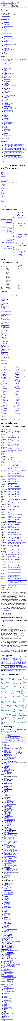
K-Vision (10, 499)
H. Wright (3, 219)
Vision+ (24, 499)
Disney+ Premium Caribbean (14, 431)
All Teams (6, 874)
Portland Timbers (12, 864)
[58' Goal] (5, 322)
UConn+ (9, 988)
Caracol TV (10, 465)
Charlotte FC (11, 837)
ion (7, 976)
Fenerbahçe (9, 823)
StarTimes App (11, 459)
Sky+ (16, 450)
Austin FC (10, 870)
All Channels (7, 993)
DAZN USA (10, 946)
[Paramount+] (22, 59)
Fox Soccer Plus (10, 931)
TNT (19, 645)
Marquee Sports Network (10, 122)
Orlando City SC (12, 842)
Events (2, 199)
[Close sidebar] (1, 160)
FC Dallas (10, 858)
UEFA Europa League (9, 49)
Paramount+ (9, 939)
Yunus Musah (4, 377)
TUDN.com (15, 666)
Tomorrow (9, 734)
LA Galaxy (10, 868)
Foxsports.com (4, 661)
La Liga (8, 763)
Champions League (11, 757)
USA (2, 172)
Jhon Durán (17, 373)
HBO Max (12, 584)
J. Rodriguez (19, 237)
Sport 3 (9, 501)
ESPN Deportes (10, 933)
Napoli (8, 815)
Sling (20, 643)
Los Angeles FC (11, 856)
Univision (9, 954)
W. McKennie (9, 240)
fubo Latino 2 (10, 975)
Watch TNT (23, 645)
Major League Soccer (12, 748)
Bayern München (11, 819)
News (5, 996)
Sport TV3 (10, 540)
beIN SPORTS (10, 923)
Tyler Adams (4, 412)
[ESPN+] (8, 60)
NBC (8, 927)
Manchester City (10, 801)
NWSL (8, 751)
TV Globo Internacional (9, 95)
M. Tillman (3, 230)
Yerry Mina (17, 393)
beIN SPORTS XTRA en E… (14, 964)
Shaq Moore (4, 393)
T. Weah (3, 176)
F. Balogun (9, 222)
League (4, 13)
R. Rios (2, 191)
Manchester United (11, 802)
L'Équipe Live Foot (12, 483)
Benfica (8, 816)
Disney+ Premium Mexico (14, 519)
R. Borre (3, 188)
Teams (5, 791)
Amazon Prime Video (12, 958)
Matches (6, 726)
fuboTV (8, 942)
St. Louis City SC (12, 860)
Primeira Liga (10, 769)
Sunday (8, 736)
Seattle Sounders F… (13, 869)
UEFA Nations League (9, 51)
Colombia (3, 173)
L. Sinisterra (3, 196)
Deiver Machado (18, 406)
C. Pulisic (9, 219)
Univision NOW (9, 665)
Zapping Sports (10, 991)
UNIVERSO (10, 952)
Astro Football (15, 514)
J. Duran (18, 223)
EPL (5, 1009)
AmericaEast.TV (11, 960)
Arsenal (8, 797)
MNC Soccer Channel (17, 499)
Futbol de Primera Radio (21, 584)
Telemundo (9, 949)
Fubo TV (3, 643)
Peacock (9, 957)
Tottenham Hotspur (11, 804)
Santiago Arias (18, 400)
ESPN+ (8, 935)
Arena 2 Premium (12, 507)
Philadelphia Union (12, 847)
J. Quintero (19, 236)
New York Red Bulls (12, 841)
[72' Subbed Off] (5, 325)
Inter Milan (9, 812)
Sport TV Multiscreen (18, 540)
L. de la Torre (8, 247)
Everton (8, 805)
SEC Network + (10, 985)
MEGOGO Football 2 (13, 576)
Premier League (10, 762)
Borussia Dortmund (11, 820)
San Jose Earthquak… (13, 857)
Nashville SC (11, 831)
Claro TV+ (20, 448)
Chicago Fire (11, 834)
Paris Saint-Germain (11, 821)
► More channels (5, 138)
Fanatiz (8, 922)
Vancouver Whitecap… (13, 853)
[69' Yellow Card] (4, 300)
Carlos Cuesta (17, 396)
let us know (6, 610)
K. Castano (19, 250)
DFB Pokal (9, 772)
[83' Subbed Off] (3, 316)
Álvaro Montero (18, 387)
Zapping (16, 448)
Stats (2, 200)
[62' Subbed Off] (4, 308)
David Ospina (17, 390)
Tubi (8, 987)
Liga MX (9, 780)
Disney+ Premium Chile (13, 444)
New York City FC (12, 839)
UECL (5, 1004)
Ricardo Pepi (4, 381)
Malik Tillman (4, 374)
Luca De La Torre (5, 384)
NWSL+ (9, 981)
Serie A (8, 765)
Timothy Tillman (5, 406)
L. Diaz (25, 234)
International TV (4, 203)
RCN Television (17, 465)
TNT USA (19, 543)
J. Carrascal (3, 193)
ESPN (8, 926)
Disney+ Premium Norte (13, 471)
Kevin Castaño (18, 384)
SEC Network (10, 984)
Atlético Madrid (10, 809)
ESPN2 (8, 930)
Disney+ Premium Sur (13, 479)
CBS (8, 925)
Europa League (10, 758)
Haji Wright (4, 367)
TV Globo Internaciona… (13, 950)
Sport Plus (10, 504)
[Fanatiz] (3, 60)
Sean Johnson (5, 390)
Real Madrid (9, 808)
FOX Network (7, 658)
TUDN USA (10, 944)
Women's (6, 997)
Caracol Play (17, 467)
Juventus (9, 811)
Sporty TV (10, 457)
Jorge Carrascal (18, 370)
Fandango (9, 971)
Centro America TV (11, 966)
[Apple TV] (15, 59)
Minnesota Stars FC (12, 865)
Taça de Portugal (10, 770)
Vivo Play (20, 450)
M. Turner (9, 231)
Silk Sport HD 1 (11, 484)
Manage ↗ (6, 19)
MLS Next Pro (10, 979)
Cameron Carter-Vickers (5, 371)
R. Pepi (3, 242)
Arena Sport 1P (15, 445)
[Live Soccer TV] (5, 1)
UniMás (8, 956)
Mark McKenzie (5, 400)
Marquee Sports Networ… (13, 977)
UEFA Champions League (10, 44)
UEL (5, 1001)
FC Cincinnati (11, 838)
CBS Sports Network (12, 929)
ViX (8, 989)
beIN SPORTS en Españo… (13, 941)
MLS (5, 1007)
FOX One (9, 972)
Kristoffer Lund (5, 396)
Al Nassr (9, 824)
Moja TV (10, 445)
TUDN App (9, 666)
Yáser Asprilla (18, 403)
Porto (8, 817)
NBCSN (9, 948)
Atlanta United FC (12, 846)
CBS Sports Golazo (11, 965)
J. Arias (2, 185)
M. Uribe (23, 217)
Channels (6, 877)
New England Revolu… (13, 835)
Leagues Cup (10, 779)
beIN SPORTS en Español (10, 85)
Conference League (11, 761)
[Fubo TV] (3, 59)
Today (8, 732)
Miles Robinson (5, 403)
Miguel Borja (17, 409)
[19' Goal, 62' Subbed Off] (4, 330)
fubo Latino (9, 973)
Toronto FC (11, 843)
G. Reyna (9, 230)
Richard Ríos (18, 367)
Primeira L (6, 1016)
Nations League (10, 759)
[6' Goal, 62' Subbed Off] (4, 333)
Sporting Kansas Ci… (13, 872)
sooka (20, 514)
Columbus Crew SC (13, 850)
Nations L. (6, 1003)
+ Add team (6, 22)
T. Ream (10, 227)
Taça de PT (6, 1017)
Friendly (3, 161)
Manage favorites (6, 16)
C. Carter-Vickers (5, 227)
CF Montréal (11, 849)
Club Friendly (10, 786)
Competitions (4, 33)
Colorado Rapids (12, 861)
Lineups (2, 201)
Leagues (6, 742)
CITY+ (8, 968)
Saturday (9, 735)
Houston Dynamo (12, 854)
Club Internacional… (12, 833)
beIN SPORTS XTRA (12, 962)
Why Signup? (23, 729)
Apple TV (9, 938)
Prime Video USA (9, 643)
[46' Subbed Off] (5, 327)
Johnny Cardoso (8, 248)
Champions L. (7, 1000)
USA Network (10, 945)
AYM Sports (10, 961)
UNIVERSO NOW (21, 662)
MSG (8, 980)
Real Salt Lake (11, 862)
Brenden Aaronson (5, 409)
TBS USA (15, 667)
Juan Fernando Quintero (18, 380)
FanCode (10, 429)
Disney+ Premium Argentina (14, 435)
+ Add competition (8, 36)
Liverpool (9, 800)
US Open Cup (10, 750)
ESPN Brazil (11, 448)
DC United (10, 845)
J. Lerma (22, 215)
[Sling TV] (9, 59)
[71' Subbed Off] (6, 314)
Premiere (9, 983)
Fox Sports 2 (10, 937)
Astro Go (10, 454)
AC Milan (9, 813)
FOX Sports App (17, 659)
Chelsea (8, 798)
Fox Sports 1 (10, 934)
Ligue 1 (8, 768)
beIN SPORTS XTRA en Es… (11, 108)
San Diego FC (11, 866)
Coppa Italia (9, 773)
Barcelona (9, 806)
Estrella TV (9, 969)
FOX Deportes (10, 953)
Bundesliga (9, 766)
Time (9, 13)
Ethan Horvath (5, 387)
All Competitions (8, 789)
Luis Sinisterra (18, 376)
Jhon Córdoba (18, 412)
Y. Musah (7, 239)
